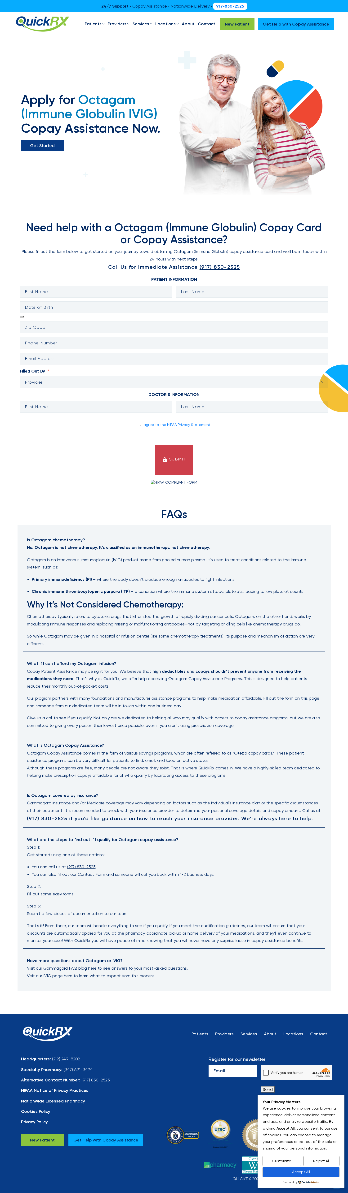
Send (268, 1089)
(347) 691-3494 (78, 1069)
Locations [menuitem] (165, 23)
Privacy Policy (34, 1121)
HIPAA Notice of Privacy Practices (54, 1090)
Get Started (42, 145)
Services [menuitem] (141, 23)
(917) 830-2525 (81, 866)
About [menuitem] (188, 23)
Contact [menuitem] (206, 23)
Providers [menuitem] (117, 23)
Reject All (321, 1161)
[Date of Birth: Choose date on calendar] (22, 316)
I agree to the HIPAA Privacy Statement (176, 424)
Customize (281, 1161)
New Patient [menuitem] (237, 24)
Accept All (301, 1172)
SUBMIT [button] (174, 459)
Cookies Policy (35, 1111)
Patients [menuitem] (93, 23)
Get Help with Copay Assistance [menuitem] (296, 24)
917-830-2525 (230, 6)
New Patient (42, 1139)
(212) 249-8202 (66, 1058)
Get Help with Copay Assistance (105, 1139)
